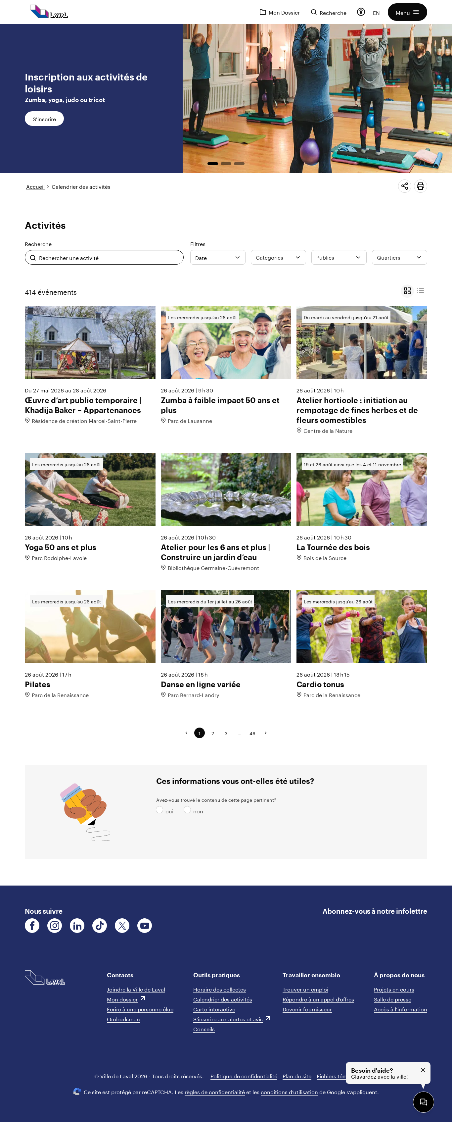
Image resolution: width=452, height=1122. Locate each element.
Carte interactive (214, 1008)
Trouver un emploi (305, 989)
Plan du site (297, 1075)
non (188, 810)
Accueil (35, 186)
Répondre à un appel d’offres (318, 998)
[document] (226, 455)
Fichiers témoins (337, 1075)
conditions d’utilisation (289, 1091)
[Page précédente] (186, 733)
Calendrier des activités (81, 186)
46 (252, 733)
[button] (407, 12)
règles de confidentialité (215, 1091)
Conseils (204, 1028)
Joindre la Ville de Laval (136, 989)
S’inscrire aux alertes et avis (228, 1018)
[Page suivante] (265, 733)
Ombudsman (123, 1018)
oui (160, 810)
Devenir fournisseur (307, 1008)
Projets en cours (394, 989)
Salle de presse (392, 998)
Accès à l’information (400, 1008)
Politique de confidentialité (243, 1075)
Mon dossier (122, 998)
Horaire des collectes (219, 989)
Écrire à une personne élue (140, 1008)
